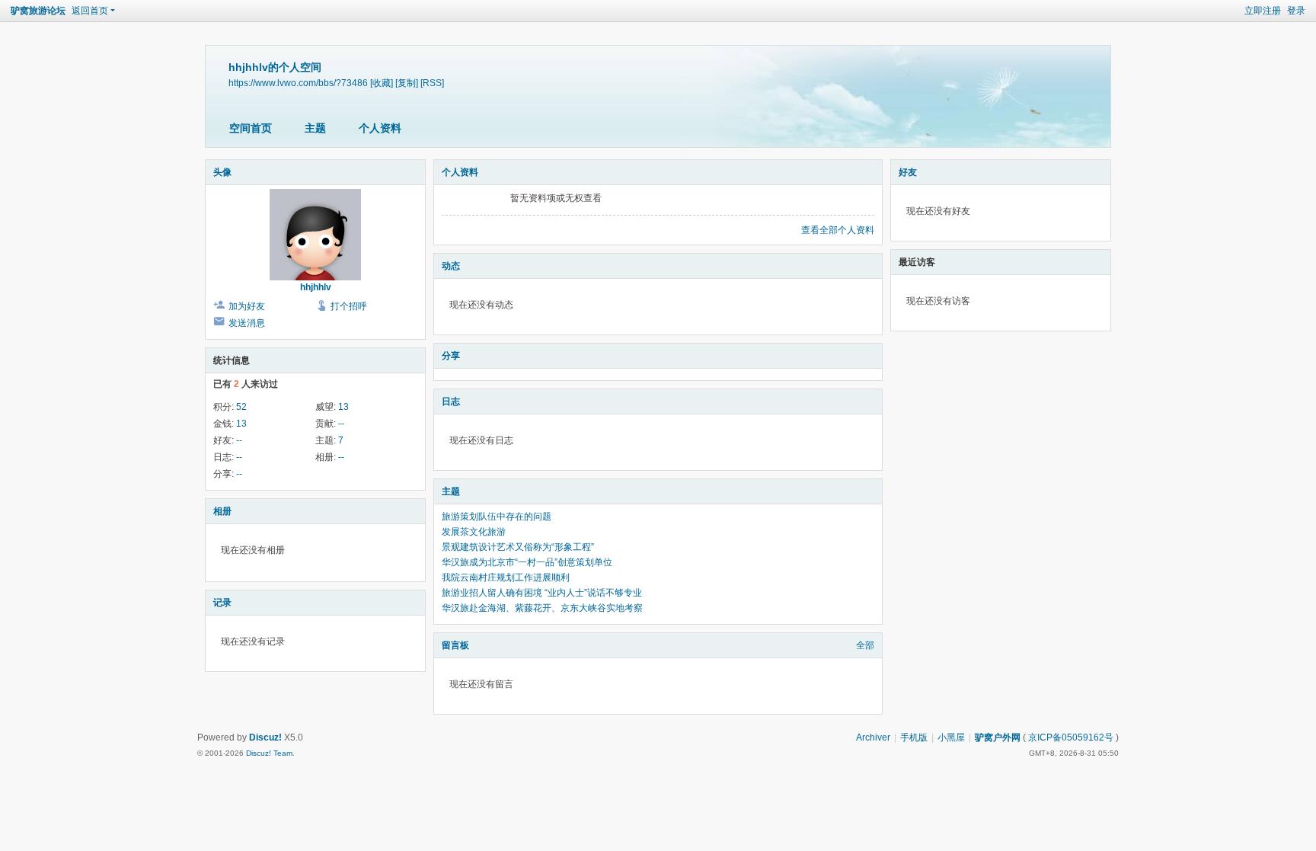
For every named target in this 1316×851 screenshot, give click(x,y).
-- (341, 423)
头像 (222, 172)
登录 (1296, 10)
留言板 (455, 645)
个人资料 (380, 128)
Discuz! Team (269, 753)
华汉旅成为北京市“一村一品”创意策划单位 (527, 562)
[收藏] (381, 83)
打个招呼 (349, 306)
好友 (908, 172)
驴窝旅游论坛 (38, 10)
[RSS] (432, 83)
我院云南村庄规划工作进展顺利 (506, 577)
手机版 (914, 737)
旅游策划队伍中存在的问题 (496, 516)
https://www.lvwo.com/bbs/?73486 (298, 83)
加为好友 (246, 306)
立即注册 (1262, 10)
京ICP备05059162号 (1070, 737)
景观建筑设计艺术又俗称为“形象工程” (518, 547)
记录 (222, 602)
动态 (451, 266)
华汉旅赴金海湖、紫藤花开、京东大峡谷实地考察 (542, 608)
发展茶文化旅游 (474, 531)
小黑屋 (951, 737)
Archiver (873, 737)
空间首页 (250, 128)
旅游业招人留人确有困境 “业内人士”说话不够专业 (542, 592)
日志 (451, 401)
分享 (451, 355)
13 (343, 407)
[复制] (406, 83)
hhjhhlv (315, 287)
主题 (315, 128)
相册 (222, 511)
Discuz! (265, 737)
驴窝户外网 (998, 737)
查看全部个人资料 (837, 230)
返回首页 (90, 10)
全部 (865, 645)
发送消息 (246, 323)
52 (241, 407)
